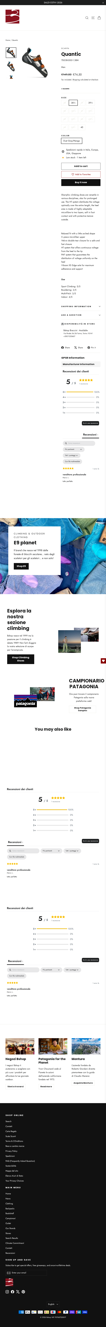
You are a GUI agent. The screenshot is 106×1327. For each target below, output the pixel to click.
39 (82, 102)
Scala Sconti (11, 1136)
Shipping (76, 79)
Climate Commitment (15, 1243)
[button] (81, 392)
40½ (73, 110)
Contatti (9, 1126)
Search (8, 1121)
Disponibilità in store (79, 324)
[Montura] (86, 1046)
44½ (73, 127)
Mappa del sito (12, 1170)
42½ (73, 119)
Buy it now (81, 182)
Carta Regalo (11, 1131)
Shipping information (76, 306)
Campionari (11, 1218)
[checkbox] (72, 461)
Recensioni (10, 1253)
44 (64, 127)
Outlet (8, 1223)
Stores (8, 1233)
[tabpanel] (81, 468)
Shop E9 (21, 566)
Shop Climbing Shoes (20, 659)
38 (64, 102)
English (51, 1304)
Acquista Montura (83, 1083)
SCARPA (65, 48)
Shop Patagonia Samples (82, 709)
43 (82, 119)
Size (64, 98)
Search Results (12, 1238)
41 (82, 110)
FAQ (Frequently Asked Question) (20, 1161)
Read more (46, 1086)
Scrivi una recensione (90, 423)
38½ (73, 102)
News (8, 1198)
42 (64, 119)
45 (82, 127)
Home (8, 40)
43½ (90, 119)
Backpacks (10, 1208)
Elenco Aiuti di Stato (14, 1175)
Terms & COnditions (14, 1141)
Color (65, 136)
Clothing (9, 1203)
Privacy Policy (11, 1151)
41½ (90, 110)
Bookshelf (10, 1213)
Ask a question (71, 315)
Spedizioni (10, 1156)
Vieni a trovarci (15, 1086)
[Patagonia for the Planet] (53, 1046)
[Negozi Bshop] (20, 1046)
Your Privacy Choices (15, 1180)
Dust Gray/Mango (71, 140)
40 (64, 110)
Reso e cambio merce (15, 1146)
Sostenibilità (11, 1165)
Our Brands (10, 1228)
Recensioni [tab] (90, 435)
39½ (90, 102)
